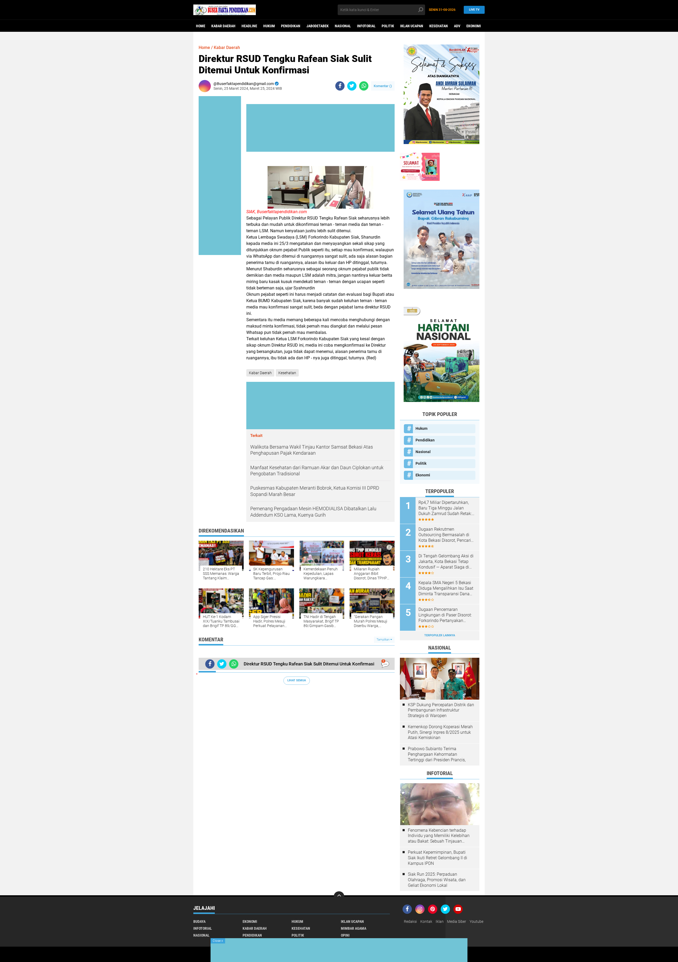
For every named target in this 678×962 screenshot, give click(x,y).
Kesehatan (438, 26)
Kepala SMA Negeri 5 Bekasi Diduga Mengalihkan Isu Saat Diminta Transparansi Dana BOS (445, 588)
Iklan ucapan (411, 26)
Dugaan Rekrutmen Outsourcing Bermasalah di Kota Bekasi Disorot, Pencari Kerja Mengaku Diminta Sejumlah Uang (444, 535)
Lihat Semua (296, 680)
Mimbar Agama (353, 928)
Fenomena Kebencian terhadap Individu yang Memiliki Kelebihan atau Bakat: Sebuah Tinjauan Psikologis (439, 836)
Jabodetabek (317, 26)
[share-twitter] (351, 86)
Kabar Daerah (223, 26)
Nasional (343, 26)
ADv (457, 26)
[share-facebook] (340, 86)
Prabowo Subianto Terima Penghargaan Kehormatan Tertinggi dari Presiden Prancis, (437, 754)
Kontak (426, 921)
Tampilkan (383, 639)
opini (345, 935)
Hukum (269, 26)
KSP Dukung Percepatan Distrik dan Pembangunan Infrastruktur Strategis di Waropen (441, 710)
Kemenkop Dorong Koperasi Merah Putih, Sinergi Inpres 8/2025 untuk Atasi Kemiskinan (440, 732)
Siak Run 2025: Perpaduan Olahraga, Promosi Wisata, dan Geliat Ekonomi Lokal (437, 880)
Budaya (199, 921)
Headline (249, 26)
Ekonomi (473, 26)
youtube (476, 921)
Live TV (474, 9)
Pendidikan (290, 26)
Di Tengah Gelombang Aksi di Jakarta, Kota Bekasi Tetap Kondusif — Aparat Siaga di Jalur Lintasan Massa (446, 561)
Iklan (440, 921)
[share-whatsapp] (363, 86)
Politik (388, 26)
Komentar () (383, 86)
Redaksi (410, 921)
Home (200, 26)
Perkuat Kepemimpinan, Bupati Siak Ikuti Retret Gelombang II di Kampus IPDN (437, 858)
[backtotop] (339, 896)
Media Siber (456, 921)
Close (218, 941)
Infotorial (366, 26)
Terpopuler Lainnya (439, 635)
